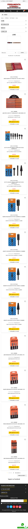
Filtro (22, 52)
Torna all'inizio (22, 475)
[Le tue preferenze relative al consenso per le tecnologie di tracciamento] (25, 526)
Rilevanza (9, 53)
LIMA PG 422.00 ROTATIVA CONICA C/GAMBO (14, 320)
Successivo (18, 473)
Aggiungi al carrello (14, 87)
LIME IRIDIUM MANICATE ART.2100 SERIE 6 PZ (14, 458)
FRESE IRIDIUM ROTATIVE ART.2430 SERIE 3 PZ (14, 424)
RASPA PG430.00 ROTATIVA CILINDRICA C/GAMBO (14, 216)
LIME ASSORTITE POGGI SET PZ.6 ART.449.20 (14, 78)
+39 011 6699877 (9, 1)
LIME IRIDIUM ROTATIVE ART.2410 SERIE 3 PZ (14, 354)
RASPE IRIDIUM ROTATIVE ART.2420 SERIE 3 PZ (14, 389)
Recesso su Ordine (4, 496)
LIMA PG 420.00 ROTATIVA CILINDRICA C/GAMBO (14, 251)
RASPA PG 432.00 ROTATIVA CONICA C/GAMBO (14, 285)
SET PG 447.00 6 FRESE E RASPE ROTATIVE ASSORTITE (14, 148)
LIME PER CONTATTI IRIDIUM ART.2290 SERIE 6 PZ (14, 113)
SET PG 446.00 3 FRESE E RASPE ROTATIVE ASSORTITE (14, 182)
